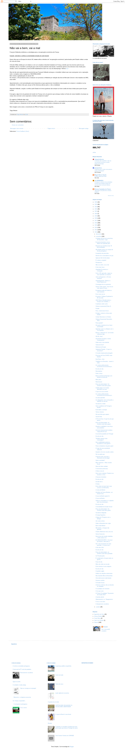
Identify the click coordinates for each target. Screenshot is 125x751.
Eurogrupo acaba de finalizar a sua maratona (104, 291)
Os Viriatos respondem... (19, 700)
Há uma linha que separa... (103, 414)
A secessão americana (102, 468)
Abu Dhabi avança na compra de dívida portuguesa (104, 250)
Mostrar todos (111, 195)
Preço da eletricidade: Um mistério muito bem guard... (104, 384)
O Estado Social (100, 582)
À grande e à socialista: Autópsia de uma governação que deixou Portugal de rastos (66, 727)
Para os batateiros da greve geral (104, 446)
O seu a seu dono (100, 601)
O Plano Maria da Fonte (100, 176)
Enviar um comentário (18, 125)
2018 (96, 218)
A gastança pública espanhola (63, 666)
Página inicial (51, 128)
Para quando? (99, 323)
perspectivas (98, 168)
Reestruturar (99, 382)
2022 (96, 209)
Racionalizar (99, 371)
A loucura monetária (101, 477)
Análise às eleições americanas (104, 573)
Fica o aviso (23, 707)
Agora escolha (16, 681)
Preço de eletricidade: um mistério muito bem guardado (104, 552)
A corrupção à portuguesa (20, 704)
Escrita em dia (99, 369)
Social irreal (99, 416)
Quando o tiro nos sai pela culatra (104, 452)
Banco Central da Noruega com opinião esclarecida (104, 376)
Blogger (72, 746)
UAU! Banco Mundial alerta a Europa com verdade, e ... (103, 300)
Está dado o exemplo (101, 409)
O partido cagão (100, 571)
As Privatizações (100, 556)
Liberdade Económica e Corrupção (102, 270)
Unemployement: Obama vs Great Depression (103, 281)
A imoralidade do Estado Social (104, 506)
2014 (96, 227)
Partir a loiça (99, 373)
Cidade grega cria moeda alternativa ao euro (102, 388)
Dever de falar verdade (102, 466)
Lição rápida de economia (62, 693)
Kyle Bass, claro (100, 359)
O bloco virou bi (100, 471)
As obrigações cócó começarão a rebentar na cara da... (104, 400)
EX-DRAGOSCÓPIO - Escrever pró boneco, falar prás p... (104, 540)
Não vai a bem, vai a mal (102, 264)
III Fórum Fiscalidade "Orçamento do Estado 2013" (105, 594)
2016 (96, 222)
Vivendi (105, 627)
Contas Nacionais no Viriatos (103, 317)
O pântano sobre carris (102, 304)
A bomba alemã (100, 597)
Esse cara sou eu (100, 294)
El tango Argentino (100, 515)
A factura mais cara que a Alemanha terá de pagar (103, 457)
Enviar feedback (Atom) (22, 131)
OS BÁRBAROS (99, 180)
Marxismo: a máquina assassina (22, 697)
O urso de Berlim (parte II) (102, 496)
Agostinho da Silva (99, 614)
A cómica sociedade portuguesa (21, 666)
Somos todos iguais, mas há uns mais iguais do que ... (104, 287)
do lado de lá (99, 481)
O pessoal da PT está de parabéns (22, 669)
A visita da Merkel (100, 490)
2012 (96, 232)
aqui (67, 68)
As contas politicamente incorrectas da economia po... (104, 365)
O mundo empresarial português (104, 353)
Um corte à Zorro (100, 521)
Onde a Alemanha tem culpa (103, 523)
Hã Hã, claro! (99, 336)
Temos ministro (100, 412)
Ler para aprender (100, 397)
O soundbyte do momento (102, 588)
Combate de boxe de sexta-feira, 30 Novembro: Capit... (104, 239)
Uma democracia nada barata (103, 578)
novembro (99, 236)
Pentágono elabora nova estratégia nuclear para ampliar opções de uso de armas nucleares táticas (103, 183)
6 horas (98, 484)
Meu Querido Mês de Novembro (104, 575)
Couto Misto (97, 618)
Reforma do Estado (101, 347)
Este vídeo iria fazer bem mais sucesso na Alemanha (104, 487)
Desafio (50, 723)
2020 (96, 213)
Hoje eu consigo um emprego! (28, 688)
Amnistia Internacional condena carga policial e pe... (104, 430)
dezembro (99, 234)
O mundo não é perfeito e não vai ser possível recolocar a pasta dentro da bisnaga (103, 162)
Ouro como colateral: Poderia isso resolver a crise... (105, 474)
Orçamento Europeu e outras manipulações (103, 339)
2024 (96, 204)
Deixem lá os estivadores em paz (104, 255)
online (94, 152)
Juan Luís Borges (98, 620)
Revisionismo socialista (26, 672)
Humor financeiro (100, 534)
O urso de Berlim (100, 498)
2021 (96, 211)
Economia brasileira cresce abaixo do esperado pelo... (103, 242)
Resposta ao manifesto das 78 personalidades (104, 246)
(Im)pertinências (99, 159)
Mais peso (98, 379)
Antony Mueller (98, 616)
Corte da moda (59, 675)
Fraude (97, 308)
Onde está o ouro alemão (102, 342)
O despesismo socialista (102, 604)
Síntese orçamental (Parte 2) (103, 306)
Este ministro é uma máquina (103, 566)
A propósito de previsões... (103, 253)
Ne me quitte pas (100, 454)
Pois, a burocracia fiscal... (103, 310)
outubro (98, 607)
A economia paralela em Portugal (104, 434)
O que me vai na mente (102, 391)
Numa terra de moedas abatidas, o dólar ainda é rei (104, 537)
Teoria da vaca (59, 684)
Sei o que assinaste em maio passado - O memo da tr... (103, 544)
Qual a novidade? (100, 460)
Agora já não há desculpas (103, 258)
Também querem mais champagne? (101, 439)
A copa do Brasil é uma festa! (63, 714)
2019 (96, 216)
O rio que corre (99, 591)
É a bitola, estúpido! (101, 260)
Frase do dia (99, 562)
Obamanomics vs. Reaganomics (104, 599)
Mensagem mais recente (16, 128)
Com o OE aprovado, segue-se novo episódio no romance (104, 273)
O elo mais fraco (100, 267)
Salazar (96, 622)
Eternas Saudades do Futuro (103, 189)
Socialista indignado (101, 512)
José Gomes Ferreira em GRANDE (64, 735)
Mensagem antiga (83, 128)
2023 (96, 206)
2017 (96, 220)
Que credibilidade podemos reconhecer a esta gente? (103, 443)
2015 (96, 225)
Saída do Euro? (100, 344)
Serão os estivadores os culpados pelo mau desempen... (105, 501)
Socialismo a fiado (100, 403)
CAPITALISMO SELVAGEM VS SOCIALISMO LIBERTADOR (63, 706)
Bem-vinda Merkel (100, 525)
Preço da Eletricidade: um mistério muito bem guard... (104, 423)
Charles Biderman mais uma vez (104, 531)
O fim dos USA (100, 547)
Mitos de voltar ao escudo (102, 564)
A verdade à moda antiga (19, 685)
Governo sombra (100, 580)
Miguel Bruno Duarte (100, 175)
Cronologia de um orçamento (103, 284)
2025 (96, 202)
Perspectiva (99, 262)
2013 (96, 229)
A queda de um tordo (53, 702)
